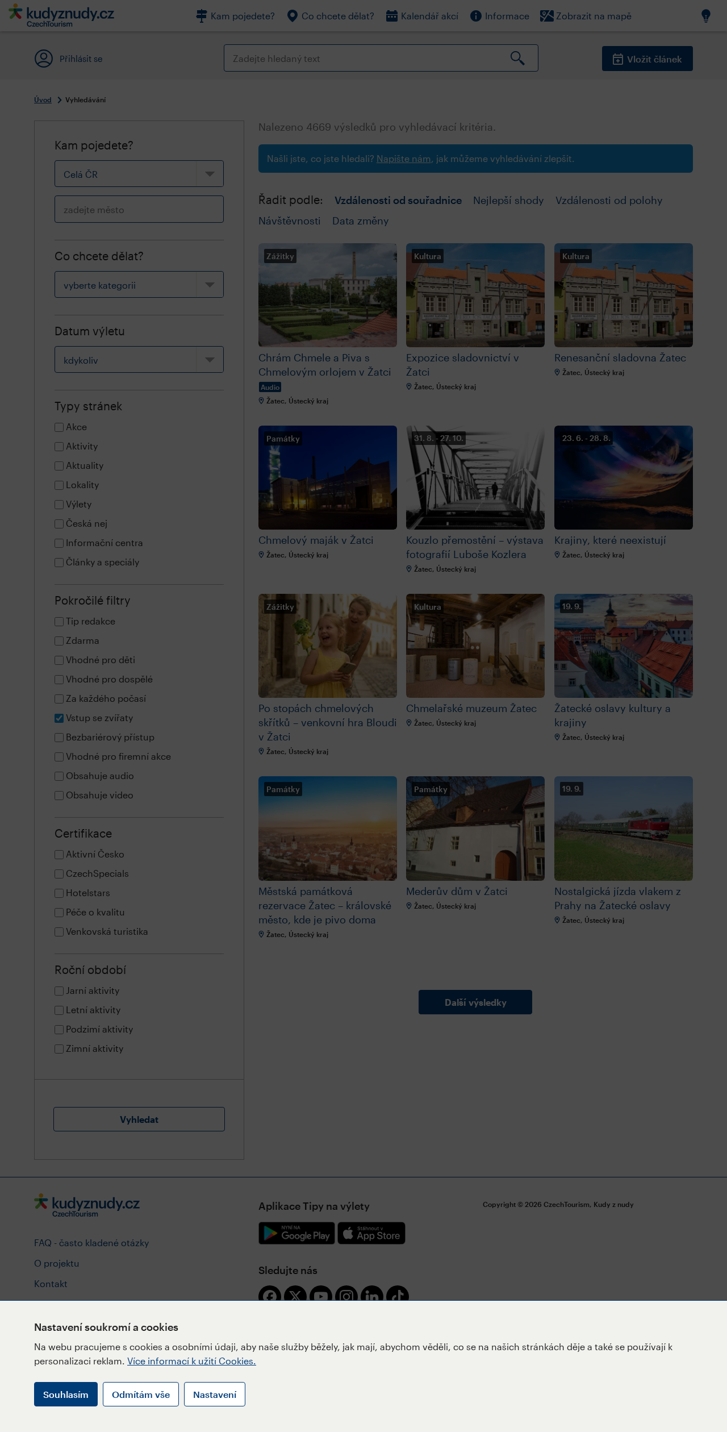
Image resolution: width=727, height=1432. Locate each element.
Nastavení (214, 1394)
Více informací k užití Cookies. (191, 1360)
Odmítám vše (141, 1394)
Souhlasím (66, 1394)
